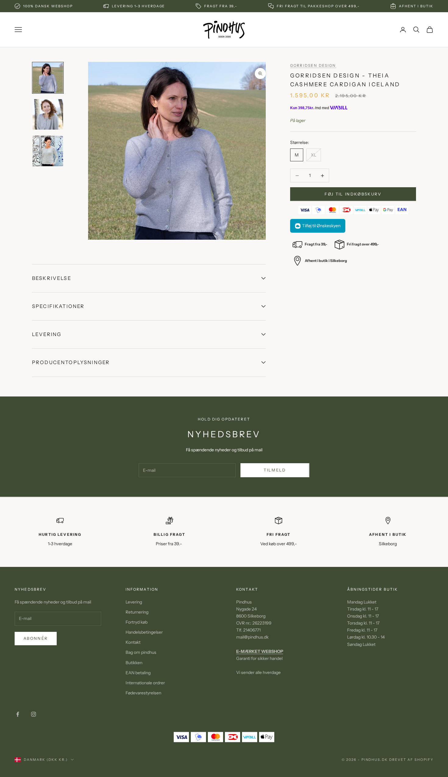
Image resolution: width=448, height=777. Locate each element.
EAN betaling (138, 672)
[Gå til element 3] (48, 151)
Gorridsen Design (313, 65)
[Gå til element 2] (48, 114)
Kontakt (133, 642)
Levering (134, 602)
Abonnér (35, 638)
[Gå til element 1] (48, 78)
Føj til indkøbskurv (353, 194)
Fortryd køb (137, 622)
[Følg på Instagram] (33, 714)
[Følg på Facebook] (18, 714)
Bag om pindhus (141, 652)
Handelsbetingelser (144, 632)
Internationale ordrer (145, 683)
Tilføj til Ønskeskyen (321, 225)
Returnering (137, 612)
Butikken (134, 662)
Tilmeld (275, 469)
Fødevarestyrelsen (143, 693)
